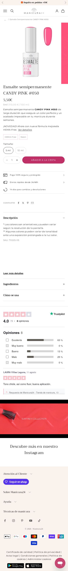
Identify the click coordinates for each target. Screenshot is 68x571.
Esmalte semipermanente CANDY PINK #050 (29, 19)
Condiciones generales (34, 555)
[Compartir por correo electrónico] (32, 203)
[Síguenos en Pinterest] (22, 520)
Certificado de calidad (19, 552)
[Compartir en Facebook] (18, 203)
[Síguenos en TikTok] (39, 520)
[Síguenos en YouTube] (30, 520)
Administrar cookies (39, 559)
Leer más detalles (13, 273)
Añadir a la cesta (43, 160)
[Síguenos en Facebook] (5, 520)
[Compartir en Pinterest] (27, 203)
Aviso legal (12, 555)
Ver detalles (25, 129)
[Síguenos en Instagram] (13, 520)
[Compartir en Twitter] (23, 203)
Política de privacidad (47, 552)
